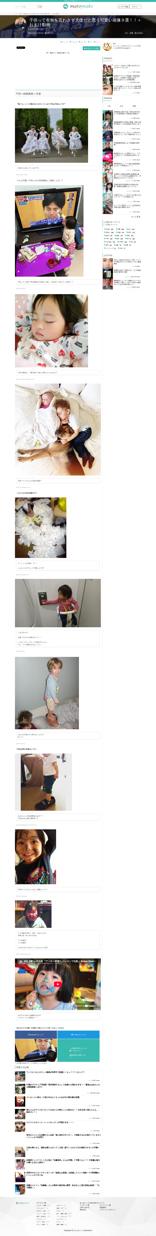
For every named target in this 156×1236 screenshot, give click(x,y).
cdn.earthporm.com (24, 487)
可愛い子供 (65, 42)
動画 (119, 235)
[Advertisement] (58, 70)
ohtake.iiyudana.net (24, 954)
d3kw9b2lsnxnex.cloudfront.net (28, 825)
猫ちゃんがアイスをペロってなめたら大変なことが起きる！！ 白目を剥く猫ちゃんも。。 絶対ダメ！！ (63, 1110)
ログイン (135, 6)
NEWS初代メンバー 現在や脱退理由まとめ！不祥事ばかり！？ (127, 165)
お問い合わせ (84, 1207)
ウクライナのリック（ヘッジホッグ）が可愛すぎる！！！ (50, 1122)
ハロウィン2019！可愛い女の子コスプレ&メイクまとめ (127, 66)
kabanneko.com (23, 574)
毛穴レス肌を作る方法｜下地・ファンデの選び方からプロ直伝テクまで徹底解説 (127, 262)
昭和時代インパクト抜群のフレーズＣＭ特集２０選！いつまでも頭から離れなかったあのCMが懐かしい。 (127, 282)
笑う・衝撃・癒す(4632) (134, 33)
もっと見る (135, 216)
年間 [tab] (134, 106)
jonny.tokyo (22, 288)
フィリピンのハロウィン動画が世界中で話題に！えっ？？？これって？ (55, 1072)
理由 (130, 235)
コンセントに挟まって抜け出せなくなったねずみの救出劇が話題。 (53, 1097)
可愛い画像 (83, 42)
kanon (129, 72)
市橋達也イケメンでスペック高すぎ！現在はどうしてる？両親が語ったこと (127, 133)
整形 (119, 239)
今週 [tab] (108, 106)
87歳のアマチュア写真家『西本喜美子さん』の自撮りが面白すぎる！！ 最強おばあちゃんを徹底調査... (127, 78)
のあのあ (128, 170)
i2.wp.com (22, 743)
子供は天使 (74, 42)
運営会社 (83, 1209)
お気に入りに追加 (92, 48)
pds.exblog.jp (23, 896)
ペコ (129, 118)
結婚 (109, 235)
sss (133, 93)
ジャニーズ (111, 248)
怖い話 (131, 239)
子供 (91, 42)
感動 (118, 245)
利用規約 (103, 1207)
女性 (122, 248)
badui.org (22, 651)
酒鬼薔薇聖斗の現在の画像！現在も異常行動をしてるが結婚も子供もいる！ (127, 123)
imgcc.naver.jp (23, 174)
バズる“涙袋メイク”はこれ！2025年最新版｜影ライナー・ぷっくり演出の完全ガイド (127, 88)
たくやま (128, 160)
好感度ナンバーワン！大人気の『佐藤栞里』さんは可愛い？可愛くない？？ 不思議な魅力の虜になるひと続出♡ (63, 1161)
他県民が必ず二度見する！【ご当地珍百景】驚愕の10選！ (127, 271)
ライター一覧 (84, 1205)
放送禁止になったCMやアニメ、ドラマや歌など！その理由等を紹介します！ (127, 155)
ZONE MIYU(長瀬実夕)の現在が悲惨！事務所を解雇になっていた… (126, 185)
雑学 (108, 245)
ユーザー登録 (123, 6)
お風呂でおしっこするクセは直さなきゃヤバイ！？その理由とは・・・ (127, 196)
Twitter (110, 229)
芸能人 (110, 232)
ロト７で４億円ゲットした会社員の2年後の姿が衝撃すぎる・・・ (127, 206)
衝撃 (121, 229)
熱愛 (128, 245)
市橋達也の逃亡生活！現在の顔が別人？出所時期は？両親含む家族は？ (126, 113)
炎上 (131, 229)
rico (89, 1080)
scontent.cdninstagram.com (27, 379)
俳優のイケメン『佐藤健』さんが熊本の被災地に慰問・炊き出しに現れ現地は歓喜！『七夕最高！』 (62, 1186)
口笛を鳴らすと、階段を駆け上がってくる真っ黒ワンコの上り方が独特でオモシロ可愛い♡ (62, 1148)
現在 (131, 232)
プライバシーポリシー (108, 1209)
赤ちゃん (97, 42)
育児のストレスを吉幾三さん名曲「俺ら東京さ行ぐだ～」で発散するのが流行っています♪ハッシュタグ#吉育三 (63, 1136)
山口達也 (110, 242)
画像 (121, 232)
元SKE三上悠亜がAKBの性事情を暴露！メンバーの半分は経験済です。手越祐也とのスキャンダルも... (127, 176)
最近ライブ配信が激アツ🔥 (60, 53)
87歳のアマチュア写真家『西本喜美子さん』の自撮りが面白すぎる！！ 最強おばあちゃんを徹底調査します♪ (63, 1085)
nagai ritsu (128, 180)
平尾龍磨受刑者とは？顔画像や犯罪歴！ (126, 144)
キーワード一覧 (105, 1205)
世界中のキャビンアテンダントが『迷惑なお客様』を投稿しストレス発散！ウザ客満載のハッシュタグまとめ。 (62, 1173)
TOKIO (123, 242)
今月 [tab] (121, 106)
